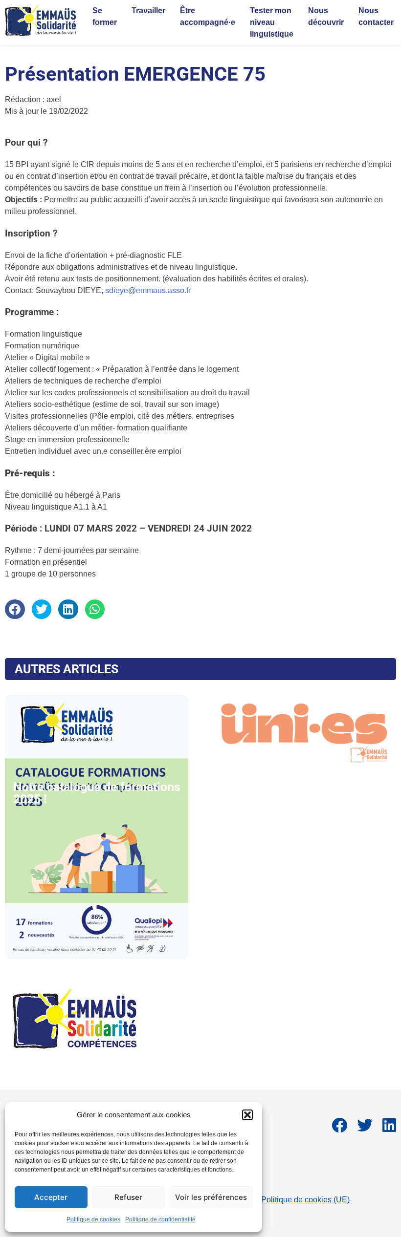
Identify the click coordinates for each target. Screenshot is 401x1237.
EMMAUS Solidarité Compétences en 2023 (74, 1077)
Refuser (128, 1197)
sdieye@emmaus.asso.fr (148, 290)
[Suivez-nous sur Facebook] (339, 1128)
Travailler (148, 10)
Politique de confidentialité (160, 1219)
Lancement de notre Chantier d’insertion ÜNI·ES (300, 793)
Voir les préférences (211, 1197)
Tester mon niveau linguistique (271, 22)
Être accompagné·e (207, 16)
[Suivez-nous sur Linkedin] (389, 1128)
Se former (104, 16)
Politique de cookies (93, 1219)
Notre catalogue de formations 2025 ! (96, 793)
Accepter (50, 1197)
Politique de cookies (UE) (305, 1199)
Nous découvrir (326, 16)
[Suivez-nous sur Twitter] (365, 1128)
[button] (247, 1115)
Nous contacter (376, 16)
